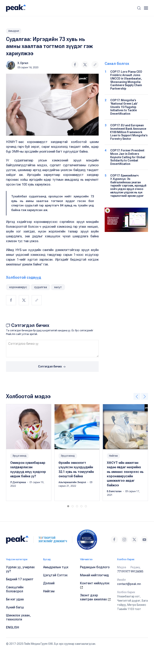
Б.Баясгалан (114, 491)
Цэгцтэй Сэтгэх (55, 575)
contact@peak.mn (129, 584)
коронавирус (18, 287)
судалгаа (40, 287)
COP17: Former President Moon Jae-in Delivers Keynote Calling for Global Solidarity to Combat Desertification (127, 157)
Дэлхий (49, 583)
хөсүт (58, 287)
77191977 (123, 571)
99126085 (137, 571)
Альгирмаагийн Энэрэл (73, 482)
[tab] (68, 506)
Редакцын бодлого (95, 567)
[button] (139, 8)
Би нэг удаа (15, 599)
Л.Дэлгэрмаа (18, 482)
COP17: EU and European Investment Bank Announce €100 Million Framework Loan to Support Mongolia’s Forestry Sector (129, 132)
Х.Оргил (22, 63)
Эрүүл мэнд (19, 455)
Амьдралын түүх (55, 567)
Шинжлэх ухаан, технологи (18, 617)
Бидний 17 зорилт (19, 579)
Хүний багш (15, 607)
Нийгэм (113, 455)
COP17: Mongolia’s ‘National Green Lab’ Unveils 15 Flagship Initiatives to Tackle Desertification (124, 107)
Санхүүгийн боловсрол (14, 589)
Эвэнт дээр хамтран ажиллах (94, 597)
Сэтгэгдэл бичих (50, 366)
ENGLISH (12, 627)
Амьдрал (13, 31)
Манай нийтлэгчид (94, 575)
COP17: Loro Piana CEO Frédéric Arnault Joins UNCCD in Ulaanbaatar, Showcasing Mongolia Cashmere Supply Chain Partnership (126, 80)
